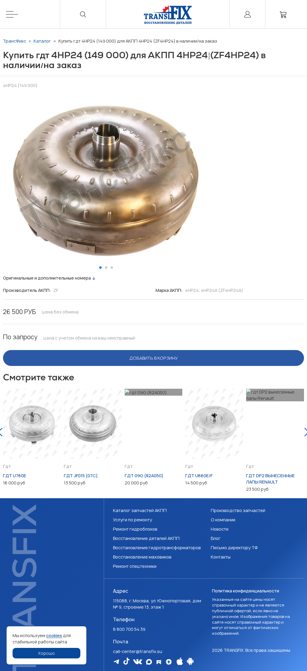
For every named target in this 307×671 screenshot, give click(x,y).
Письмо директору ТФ (234, 547)
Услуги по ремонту (132, 520)
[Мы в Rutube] (159, 662)
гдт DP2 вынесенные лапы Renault (270, 479)
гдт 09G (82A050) (144, 475)
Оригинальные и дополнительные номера (47, 278)
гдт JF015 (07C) (81, 475)
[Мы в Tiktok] (126, 661)
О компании (223, 520)
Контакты (221, 557)
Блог (216, 538)
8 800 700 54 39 (129, 629)
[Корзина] (283, 14)
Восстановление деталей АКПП (146, 538)
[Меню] (33, 14)
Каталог (42, 41)
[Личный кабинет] (247, 14)
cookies (54, 635)
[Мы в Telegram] (116, 661)
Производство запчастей (238, 510)
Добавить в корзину (154, 358)
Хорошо (46, 653)
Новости (219, 529)
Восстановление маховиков (142, 557)
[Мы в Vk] (137, 661)
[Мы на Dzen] (168, 662)
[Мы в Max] (149, 662)
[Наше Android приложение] (190, 661)
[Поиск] (83, 14)
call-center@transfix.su (137, 651)
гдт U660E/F (199, 475)
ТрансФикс (14, 41)
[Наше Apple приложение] (179, 661)
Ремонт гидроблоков (135, 529)
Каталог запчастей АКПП (140, 510)
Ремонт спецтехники (134, 566)
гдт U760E (14, 475)
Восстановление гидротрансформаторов (157, 547)
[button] (100, 267)
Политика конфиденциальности (245, 591)
